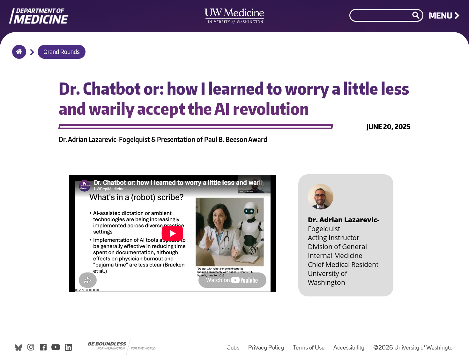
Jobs (235, 345)
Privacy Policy (268, 345)
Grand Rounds (61, 52)
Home (17, 56)
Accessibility (350, 345)
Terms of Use (310, 345)
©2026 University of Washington (414, 348)
